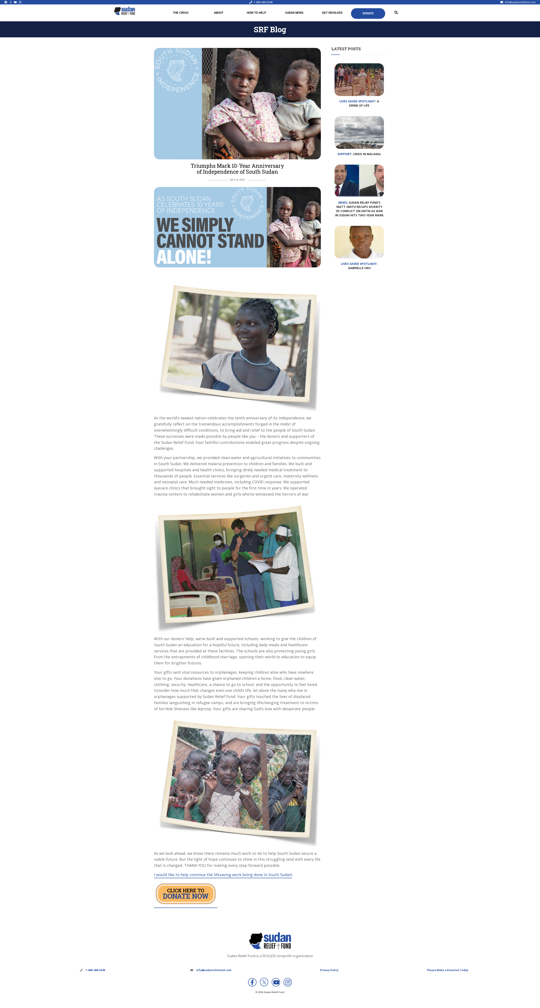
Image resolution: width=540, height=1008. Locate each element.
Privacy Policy (329, 970)
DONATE (368, 13)
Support (344, 154)
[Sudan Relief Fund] (124, 14)
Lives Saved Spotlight (357, 101)
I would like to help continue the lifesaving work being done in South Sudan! (223, 874)
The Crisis (181, 12)
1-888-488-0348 (263, 2)
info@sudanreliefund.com (520, 2)
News (342, 203)
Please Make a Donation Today (447, 970)
